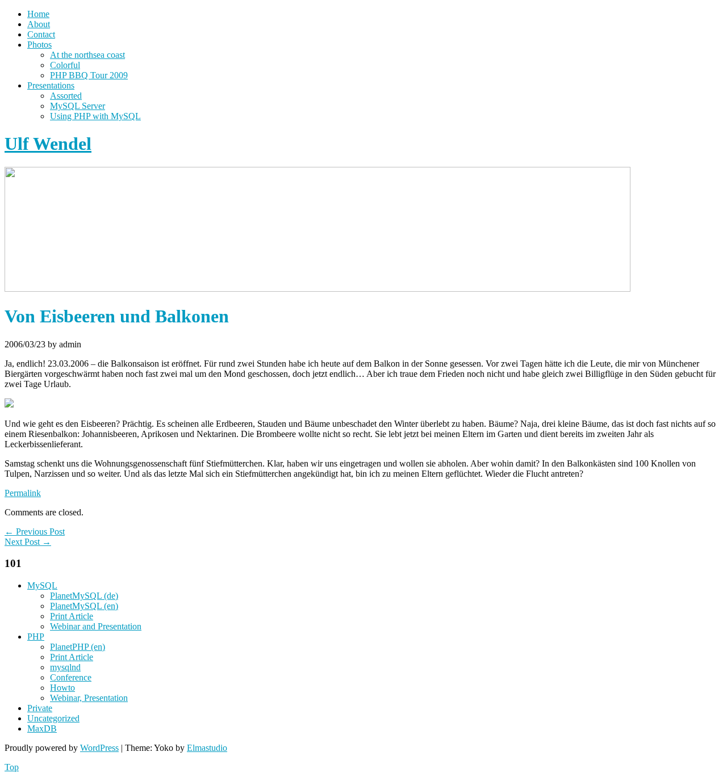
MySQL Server (77, 106)
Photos (39, 44)
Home (38, 14)
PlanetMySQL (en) (84, 606)
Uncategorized (53, 718)
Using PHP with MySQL (95, 116)
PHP (35, 636)
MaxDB (42, 728)
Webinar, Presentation (89, 698)
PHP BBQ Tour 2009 (89, 75)
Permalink (23, 493)
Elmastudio (207, 748)
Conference (70, 677)
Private (39, 708)
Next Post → (28, 542)
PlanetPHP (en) (77, 647)
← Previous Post (35, 531)
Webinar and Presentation (95, 626)
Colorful (65, 65)
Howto (62, 687)
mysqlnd (65, 667)
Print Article (71, 616)
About (38, 24)
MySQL (42, 585)
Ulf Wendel (48, 143)
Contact (41, 34)
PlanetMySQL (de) (84, 595)
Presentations (50, 85)
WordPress (99, 748)
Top (12, 767)
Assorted (66, 95)
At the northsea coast (87, 55)
